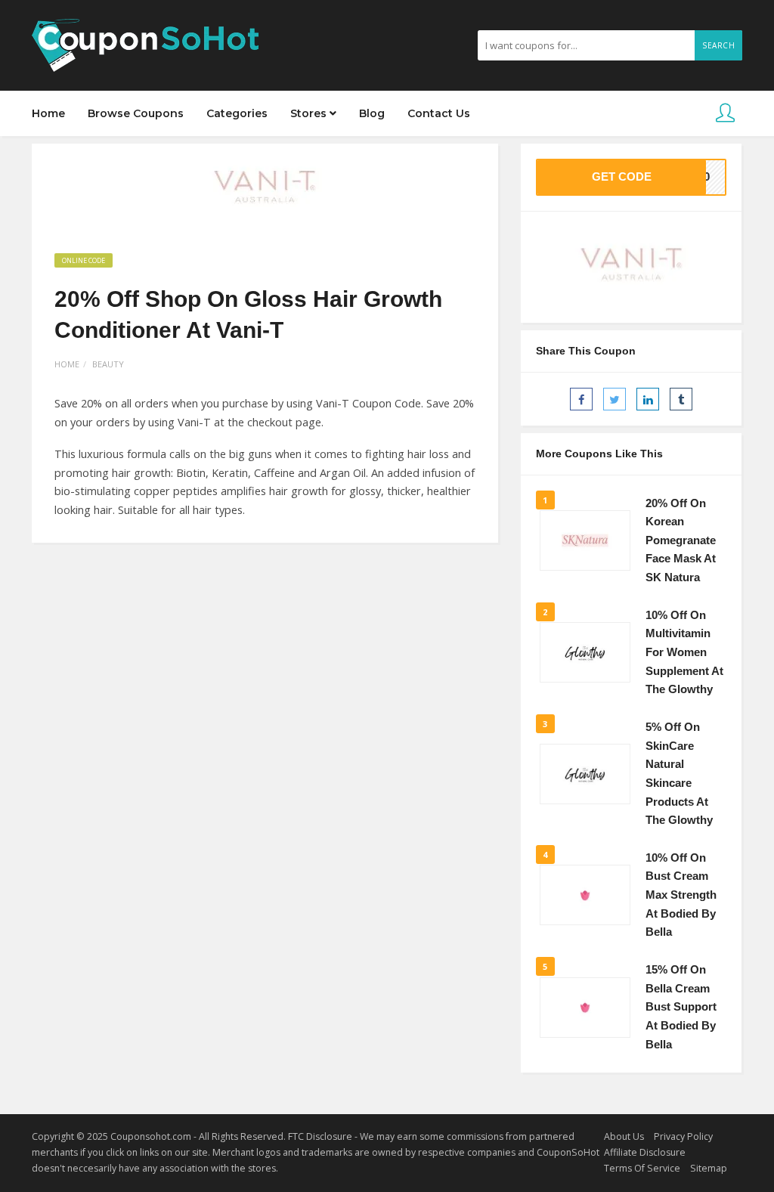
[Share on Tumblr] (681, 399)
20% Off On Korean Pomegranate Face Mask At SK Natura (681, 540)
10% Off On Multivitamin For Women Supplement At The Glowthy (684, 652)
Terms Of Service (642, 1168)
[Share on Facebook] (581, 399)
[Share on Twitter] (614, 399)
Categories (237, 113)
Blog (372, 113)
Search (718, 45)
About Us (624, 1136)
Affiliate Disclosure (645, 1152)
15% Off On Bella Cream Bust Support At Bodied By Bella (681, 1007)
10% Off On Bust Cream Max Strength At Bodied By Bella (681, 895)
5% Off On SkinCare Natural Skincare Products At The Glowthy (679, 773)
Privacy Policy (683, 1136)
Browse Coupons (136, 113)
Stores (310, 113)
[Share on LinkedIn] (647, 399)
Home (48, 113)
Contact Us (438, 113)
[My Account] (725, 114)
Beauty (108, 364)
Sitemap (708, 1168)
